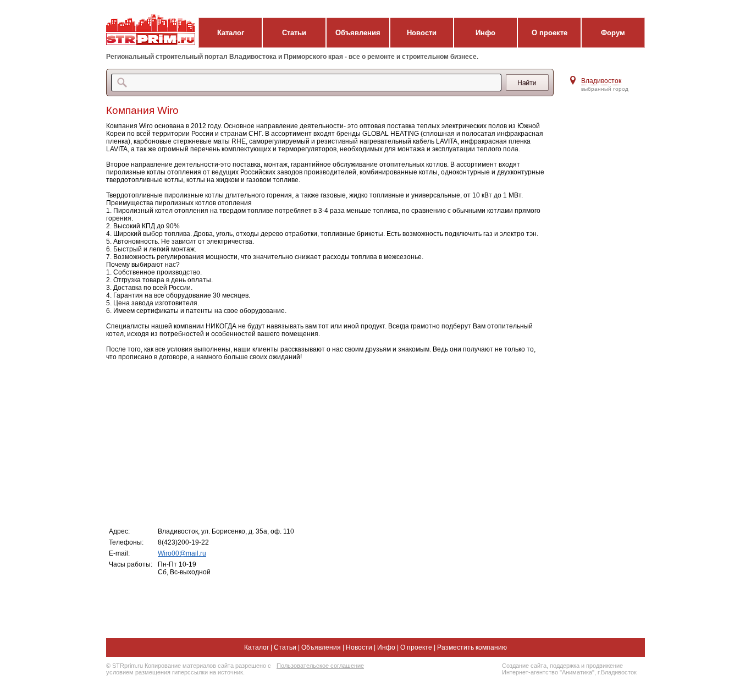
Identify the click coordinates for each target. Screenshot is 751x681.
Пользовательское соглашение (320, 665)
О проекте (549, 33)
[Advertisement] (325, 443)
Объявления (357, 33)
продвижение (604, 665)
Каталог (230, 33)
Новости (422, 33)
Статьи (294, 33)
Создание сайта (524, 665)
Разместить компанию (472, 647)
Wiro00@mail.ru (182, 553)
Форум (613, 33)
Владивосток (601, 81)
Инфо (485, 33)
